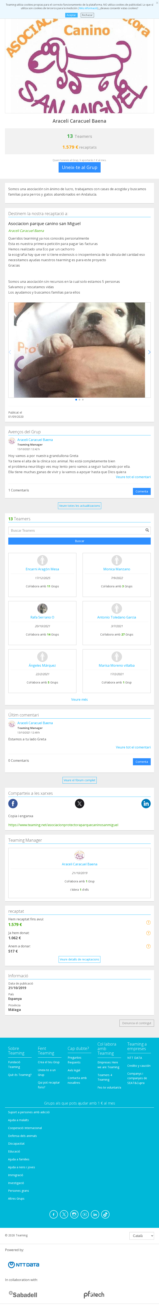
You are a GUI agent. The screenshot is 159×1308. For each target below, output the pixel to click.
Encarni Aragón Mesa (42, 569)
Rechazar (87, 15)
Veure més (79, 699)
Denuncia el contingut (136, 1023)
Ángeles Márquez (42, 665)
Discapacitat (16, 1143)
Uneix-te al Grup (79, 167)
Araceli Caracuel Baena (35, 439)
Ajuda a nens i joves (21, 1167)
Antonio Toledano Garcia (116, 617)
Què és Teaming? (19, 1075)
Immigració (15, 1175)
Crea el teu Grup (49, 1062)
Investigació (16, 1183)
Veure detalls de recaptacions (79, 959)
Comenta (142, 491)
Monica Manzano (116, 569)
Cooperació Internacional (25, 1128)
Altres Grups (16, 1198)
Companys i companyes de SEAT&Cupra (137, 1078)
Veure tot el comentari (133, 477)
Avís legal (74, 1070)
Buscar (79, 541)
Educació (14, 1151)
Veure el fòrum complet (79, 780)
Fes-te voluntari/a (109, 1087)
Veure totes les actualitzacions (79, 506)
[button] (76, 399)
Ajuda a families (18, 1159)
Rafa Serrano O (42, 617)
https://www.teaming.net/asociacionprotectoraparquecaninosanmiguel (63, 825)
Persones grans (18, 1191)
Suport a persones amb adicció (29, 1112)
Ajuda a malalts (18, 1120)
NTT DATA (134, 1058)
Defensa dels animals (22, 1136)
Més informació (88, 8)
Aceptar (71, 15)
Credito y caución (139, 1066)
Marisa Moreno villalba (117, 665)
